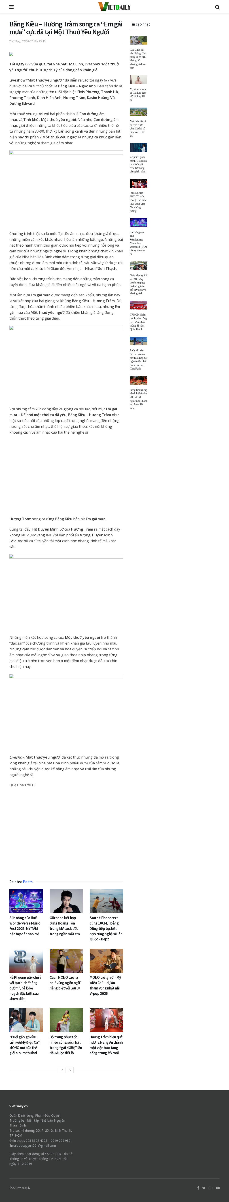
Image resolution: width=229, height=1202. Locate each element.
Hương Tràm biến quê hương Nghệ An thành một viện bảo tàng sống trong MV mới (106, 1044)
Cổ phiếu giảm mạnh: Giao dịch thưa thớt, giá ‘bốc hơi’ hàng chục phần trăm (138, 164)
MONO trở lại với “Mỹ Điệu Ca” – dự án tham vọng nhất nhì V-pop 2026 (105, 985)
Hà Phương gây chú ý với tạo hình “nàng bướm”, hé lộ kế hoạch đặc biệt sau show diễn (25, 988)
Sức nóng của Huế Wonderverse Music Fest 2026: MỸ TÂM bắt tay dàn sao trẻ (24, 925)
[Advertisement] (66, 830)
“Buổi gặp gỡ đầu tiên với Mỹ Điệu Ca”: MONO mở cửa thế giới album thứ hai (24, 1044)
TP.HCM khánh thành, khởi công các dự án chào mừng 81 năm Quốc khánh (138, 322)
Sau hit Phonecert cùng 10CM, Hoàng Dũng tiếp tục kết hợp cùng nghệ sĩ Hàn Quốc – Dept (106, 928)
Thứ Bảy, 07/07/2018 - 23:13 (27, 41)
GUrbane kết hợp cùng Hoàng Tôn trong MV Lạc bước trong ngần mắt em (65, 925)
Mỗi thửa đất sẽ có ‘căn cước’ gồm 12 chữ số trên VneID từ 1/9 (138, 129)
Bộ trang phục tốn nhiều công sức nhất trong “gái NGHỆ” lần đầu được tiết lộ (66, 1044)
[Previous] (62, 1070)
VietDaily (24, 1188)
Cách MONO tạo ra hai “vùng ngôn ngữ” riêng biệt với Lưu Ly (66, 983)
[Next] (70, 1070)
